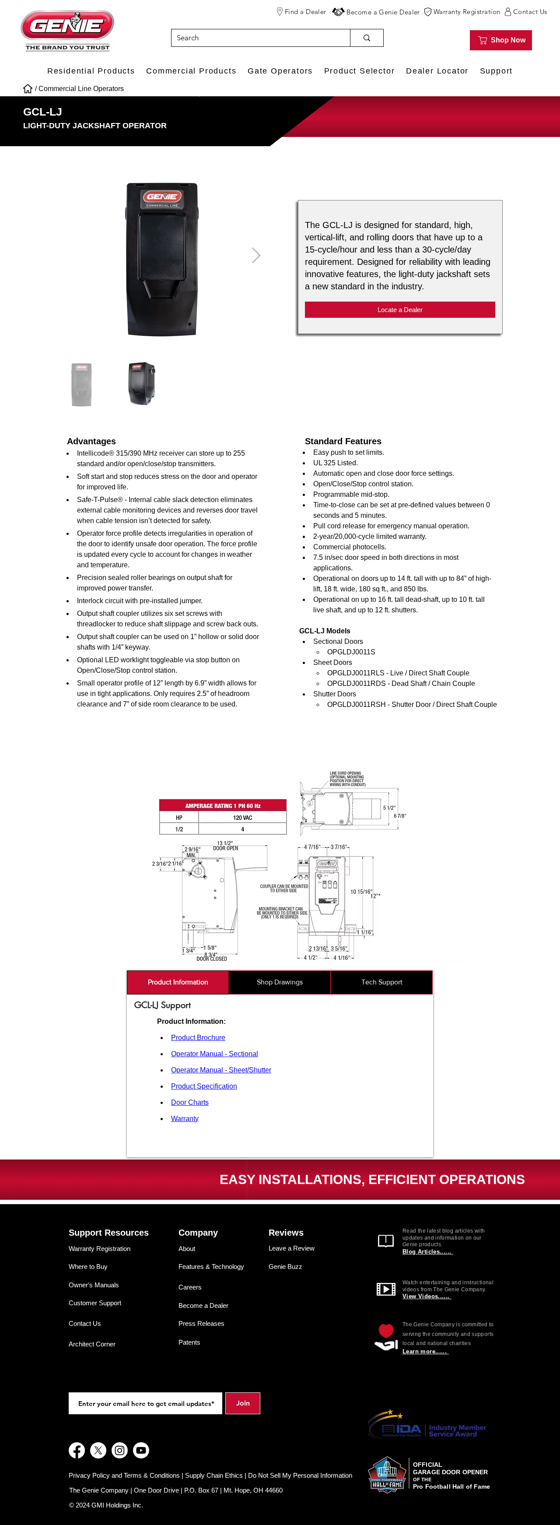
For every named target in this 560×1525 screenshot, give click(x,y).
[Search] (366, 37)
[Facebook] (77, 1450)
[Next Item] (256, 255)
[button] (338, 11)
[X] (98, 1450)
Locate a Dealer (400, 309)
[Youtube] (141, 1450)
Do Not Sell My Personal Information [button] (300, 1475)
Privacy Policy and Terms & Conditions (124, 1475)
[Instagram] (120, 1450)
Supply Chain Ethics (214, 1475)
